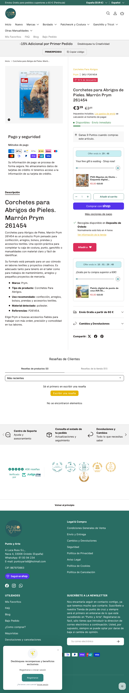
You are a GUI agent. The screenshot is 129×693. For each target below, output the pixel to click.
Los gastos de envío (105, 113)
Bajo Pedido (49, 36)
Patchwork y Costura (73, 24)
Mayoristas (11, 633)
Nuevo (19, 24)
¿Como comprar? (15, 627)
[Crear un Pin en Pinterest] (102, 336)
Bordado (48, 24)
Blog (36, 36)
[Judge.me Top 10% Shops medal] (84, 477)
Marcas (31, 24)
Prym (76, 74)
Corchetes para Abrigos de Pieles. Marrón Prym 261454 (31, 61)
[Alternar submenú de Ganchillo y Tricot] (117, 24)
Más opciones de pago (98, 214)
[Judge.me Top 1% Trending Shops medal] (111, 467)
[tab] (12, 192)
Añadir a (83, 247)
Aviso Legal (74, 559)
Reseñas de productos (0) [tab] (34, 368)
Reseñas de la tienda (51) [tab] (94, 368)
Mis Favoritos (13, 36)
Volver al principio (64, 505)
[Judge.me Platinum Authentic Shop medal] (57, 467)
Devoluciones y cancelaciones (23, 639)
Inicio (8, 24)
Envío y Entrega (76, 534)
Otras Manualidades (17, 30)
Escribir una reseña (64, 393)
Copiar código (77, 51)
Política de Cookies (78, 565)
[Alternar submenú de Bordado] (55, 24)
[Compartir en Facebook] (96, 336)
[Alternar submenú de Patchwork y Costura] (88, 24)
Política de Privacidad (80, 553)
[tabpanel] (34, 262)
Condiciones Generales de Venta (86, 528)
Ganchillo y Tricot (103, 24)
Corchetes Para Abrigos (85, 69)
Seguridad (73, 546)
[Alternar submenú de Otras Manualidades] (31, 30)
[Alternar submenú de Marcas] (38, 24)
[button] (122, 13)
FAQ (27, 36)
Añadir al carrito (108, 196)
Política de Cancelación (81, 572)
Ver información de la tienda (92, 234)
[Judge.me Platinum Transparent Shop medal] (71, 467)
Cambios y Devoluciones (82, 540)
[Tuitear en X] (89, 336)
